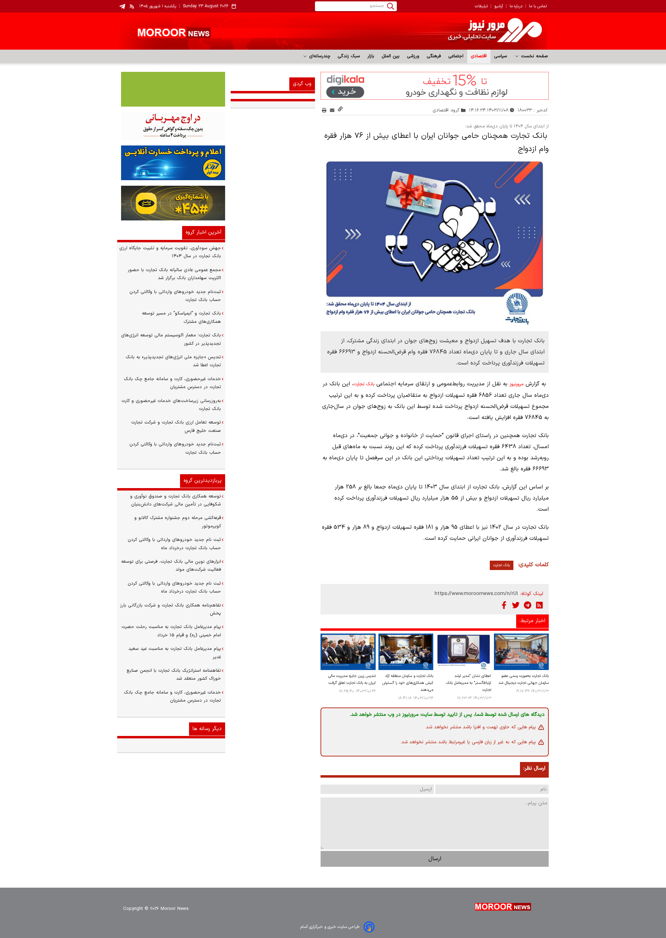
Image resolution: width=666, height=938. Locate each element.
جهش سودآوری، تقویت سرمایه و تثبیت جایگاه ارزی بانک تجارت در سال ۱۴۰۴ (170, 252)
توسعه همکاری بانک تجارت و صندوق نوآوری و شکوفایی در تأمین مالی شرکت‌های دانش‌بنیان (175, 500)
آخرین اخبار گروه (204, 232)
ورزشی (413, 56)
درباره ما (516, 6)
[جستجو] (390, 6)
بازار (371, 56)
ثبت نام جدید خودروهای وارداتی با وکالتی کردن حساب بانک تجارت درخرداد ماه (174, 543)
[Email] (332, 110)
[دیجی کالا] (435, 86)
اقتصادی (479, 56)
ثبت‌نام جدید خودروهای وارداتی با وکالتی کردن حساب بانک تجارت (175, 295)
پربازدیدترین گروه (202, 481)
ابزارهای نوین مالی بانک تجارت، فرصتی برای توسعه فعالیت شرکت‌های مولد (171, 565)
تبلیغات (481, 6)
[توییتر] (516, 605)
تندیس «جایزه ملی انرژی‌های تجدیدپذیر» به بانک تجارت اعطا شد (173, 361)
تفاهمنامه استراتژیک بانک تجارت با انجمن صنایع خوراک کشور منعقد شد (174, 674)
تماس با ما (538, 6)
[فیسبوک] (504, 605)
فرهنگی (434, 56)
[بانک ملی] (171, 126)
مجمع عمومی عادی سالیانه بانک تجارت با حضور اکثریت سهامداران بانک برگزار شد (174, 274)
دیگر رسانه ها (207, 729)
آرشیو (498, 6)
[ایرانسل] (171, 203)
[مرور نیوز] (333, 31)
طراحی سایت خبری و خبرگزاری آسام (329, 927)
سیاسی (500, 56)
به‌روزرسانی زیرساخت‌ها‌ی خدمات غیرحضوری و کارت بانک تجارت (171, 404)
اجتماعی (456, 56)
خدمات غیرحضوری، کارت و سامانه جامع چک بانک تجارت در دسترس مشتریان (172, 383)
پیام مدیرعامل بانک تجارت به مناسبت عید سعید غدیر (174, 652)
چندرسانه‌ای (319, 56)
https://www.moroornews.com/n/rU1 (476, 593)
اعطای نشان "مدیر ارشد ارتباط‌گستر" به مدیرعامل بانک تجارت (468, 683)
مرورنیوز (516, 384)
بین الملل (391, 56)
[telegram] (122, 6)
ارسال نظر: (534, 768)
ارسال (434, 859)
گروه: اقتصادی (446, 110)
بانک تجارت (363, 384)
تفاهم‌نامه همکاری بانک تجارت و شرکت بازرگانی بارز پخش (170, 609)
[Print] (324, 110)
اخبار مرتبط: (532, 621)
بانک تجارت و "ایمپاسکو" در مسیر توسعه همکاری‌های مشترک (181, 317)
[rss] (132, 6)
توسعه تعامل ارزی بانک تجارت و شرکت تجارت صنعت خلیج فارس (176, 426)
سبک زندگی (349, 56)
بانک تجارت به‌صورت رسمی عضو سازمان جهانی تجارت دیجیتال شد (523, 679)
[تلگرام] (527, 605)
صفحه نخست (533, 56)
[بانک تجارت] (171, 89)
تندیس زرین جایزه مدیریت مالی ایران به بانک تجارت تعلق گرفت (351, 679)
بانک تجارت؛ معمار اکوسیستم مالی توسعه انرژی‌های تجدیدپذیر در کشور (171, 339)
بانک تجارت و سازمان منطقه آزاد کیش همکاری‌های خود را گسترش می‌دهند (407, 683)
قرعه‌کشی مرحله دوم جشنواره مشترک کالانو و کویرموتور (177, 521)
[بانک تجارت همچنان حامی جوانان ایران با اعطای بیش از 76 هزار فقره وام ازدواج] (435, 241)
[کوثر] (171, 162)
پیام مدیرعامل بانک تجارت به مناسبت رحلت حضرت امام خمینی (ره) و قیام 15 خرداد (171, 630)
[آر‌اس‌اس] (539, 605)
